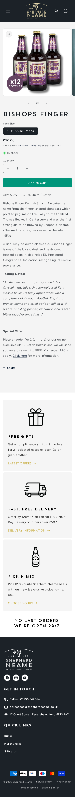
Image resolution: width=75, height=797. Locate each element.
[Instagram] (16, 678)
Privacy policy (64, 781)
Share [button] (11, 367)
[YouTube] (25, 678)
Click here (20, 355)
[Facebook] (7, 678)
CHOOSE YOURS (20, 603)
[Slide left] (28, 103)
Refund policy (44, 781)
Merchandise (13, 743)
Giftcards (10, 751)
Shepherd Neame (22, 781)
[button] (8, 10)
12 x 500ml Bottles (20, 131)
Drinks (8, 736)
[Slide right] (46, 103)
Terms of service (28, 787)
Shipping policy (51, 787)
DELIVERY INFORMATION (27, 530)
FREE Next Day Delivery (29, 145)
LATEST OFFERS (20, 463)
